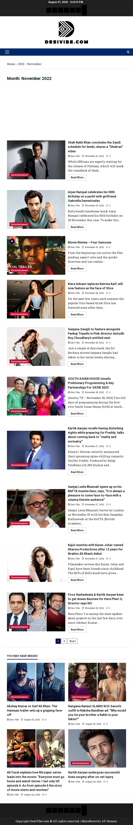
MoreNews (89, 821)
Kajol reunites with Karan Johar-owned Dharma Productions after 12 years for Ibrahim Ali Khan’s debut (36, 562)
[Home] (48, 10)
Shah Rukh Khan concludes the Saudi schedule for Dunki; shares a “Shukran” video (36, 159)
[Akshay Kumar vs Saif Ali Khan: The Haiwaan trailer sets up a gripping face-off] (36, 682)
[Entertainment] (54, 10)
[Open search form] (128, 52)
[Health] (72, 10)
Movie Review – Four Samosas (36, 255)
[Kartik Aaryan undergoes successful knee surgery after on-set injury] (97, 748)
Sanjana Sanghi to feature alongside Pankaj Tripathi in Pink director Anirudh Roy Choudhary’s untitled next (36, 346)
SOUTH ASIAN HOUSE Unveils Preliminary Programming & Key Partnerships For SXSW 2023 (36, 396)
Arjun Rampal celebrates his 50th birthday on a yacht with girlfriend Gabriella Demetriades (36, 209)
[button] (7, 52)
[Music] (60, 10)
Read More (78, 176)
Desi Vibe (75, 156)
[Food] (78, 10)
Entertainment (19, 174)
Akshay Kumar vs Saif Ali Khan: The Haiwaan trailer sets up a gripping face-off (35, 710)
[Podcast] (84, 7)
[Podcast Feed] (84, 12)
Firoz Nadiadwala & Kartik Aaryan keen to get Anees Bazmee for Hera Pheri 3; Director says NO (36, 612)
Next (72, 641)
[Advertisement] (66, 111)
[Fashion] (66, 10)
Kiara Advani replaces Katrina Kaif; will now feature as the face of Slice (36, 299)
